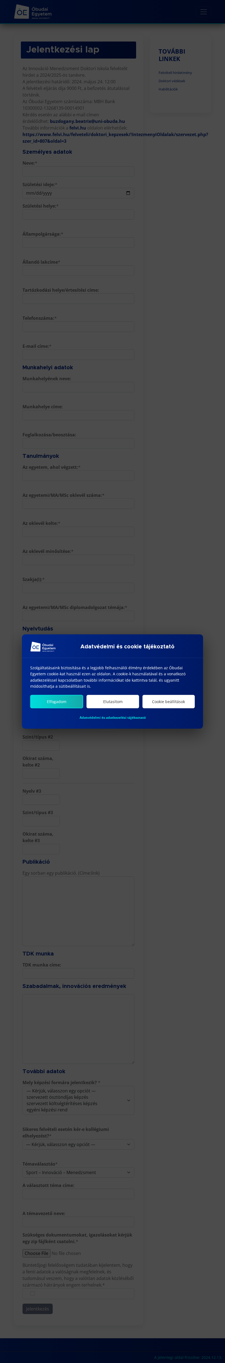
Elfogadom (56, 701)
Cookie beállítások (168, 701)
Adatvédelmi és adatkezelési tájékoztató (113, 717)
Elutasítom (113, 701)
